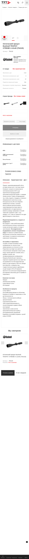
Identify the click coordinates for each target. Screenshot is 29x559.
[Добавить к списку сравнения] (22, 51)
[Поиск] (22, 2)
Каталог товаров (12, 7)
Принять (19, 551)
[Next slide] (24, 103)
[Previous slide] (2, 342)
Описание (6, 180)
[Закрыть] (27, 542)
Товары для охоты (23, 7)
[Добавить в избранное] (25, 51)
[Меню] (27, 2)
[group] (13, 38)
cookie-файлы (20, 545)
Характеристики (16, 180)
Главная (4, 7)
